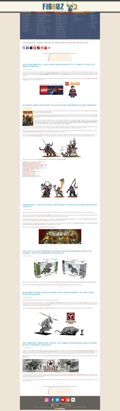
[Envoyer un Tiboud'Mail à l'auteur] (60, 405)
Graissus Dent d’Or (27, 172)
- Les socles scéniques (42, 29)
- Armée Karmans (41, 23)
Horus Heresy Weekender (60, 37)
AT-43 (42, 379)
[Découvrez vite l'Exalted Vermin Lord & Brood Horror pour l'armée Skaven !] (60, 335)
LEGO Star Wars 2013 (25, 21)
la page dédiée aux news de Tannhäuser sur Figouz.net (43, 227)
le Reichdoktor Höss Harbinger (88, 219)
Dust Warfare (93, 23)
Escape (92, 20)
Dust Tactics (25, 355)
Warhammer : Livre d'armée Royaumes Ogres (32, 161)
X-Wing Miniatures (94, 18)
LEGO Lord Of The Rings (26, 26)
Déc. (52, 54)
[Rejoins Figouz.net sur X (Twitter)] (31, 49)
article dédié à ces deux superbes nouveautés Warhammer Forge (43, 308)
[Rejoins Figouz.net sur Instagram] (24, 49)
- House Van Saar (61, 21)
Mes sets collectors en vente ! (27, 29)
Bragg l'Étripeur (26, 170)
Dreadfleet (75, 17)
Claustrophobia (93, 28)
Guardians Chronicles (94, 21)
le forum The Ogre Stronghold (35, 135)
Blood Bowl (76, 15)
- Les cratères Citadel (41, 32)
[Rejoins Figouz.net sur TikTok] (38, 49)
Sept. (58, 54)
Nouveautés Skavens (77, 20)
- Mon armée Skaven (43, 21)
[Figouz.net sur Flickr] (73, 402)
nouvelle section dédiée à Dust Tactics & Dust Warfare (73, 374)
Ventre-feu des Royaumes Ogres (30, 171)
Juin (60, 54)
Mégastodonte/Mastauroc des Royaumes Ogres (33, 165)
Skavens (44, 305)
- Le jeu (60, 25)
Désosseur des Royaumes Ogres (30, 176)
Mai (61, 54)
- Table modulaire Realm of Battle (43, 28)
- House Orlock (61, 20)
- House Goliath (61, 15)
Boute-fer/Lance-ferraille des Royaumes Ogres (33, 167)
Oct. (56, 54)
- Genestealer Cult (61, 17)
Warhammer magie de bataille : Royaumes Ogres (33, 164)
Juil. (60, 58)
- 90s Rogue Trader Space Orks (43, 26)
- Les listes (61, 26)
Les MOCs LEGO (25, 31)
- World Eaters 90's (41, 25)
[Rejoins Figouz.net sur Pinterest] (45, 49)
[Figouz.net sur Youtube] (62, 402)
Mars (65, 54)
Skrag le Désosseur (27, 173)
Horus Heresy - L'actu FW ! (60, 34)
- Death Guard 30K (43, 18)
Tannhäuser (93, 25)
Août (59, 55)
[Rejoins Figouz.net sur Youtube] (34, 49)
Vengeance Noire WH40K (60, 31)
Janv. (69, 54)
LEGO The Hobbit (25, 28)
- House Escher (61, 18)
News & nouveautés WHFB (78, 18)
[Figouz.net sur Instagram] (47, 402)
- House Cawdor (61, 23)
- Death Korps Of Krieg (44, 20)
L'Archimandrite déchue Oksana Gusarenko (65, 219)
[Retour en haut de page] (60, 100)
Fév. (67, 54)
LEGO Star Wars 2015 (25, 18)
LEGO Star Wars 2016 (25, 17)
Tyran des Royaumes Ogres (29, 175)
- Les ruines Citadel (41, 31)
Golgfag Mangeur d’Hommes (29, 169)
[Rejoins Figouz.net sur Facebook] (27, 49)
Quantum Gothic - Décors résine (42, 34)
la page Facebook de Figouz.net (82, 302)
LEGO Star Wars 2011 (25, 25)
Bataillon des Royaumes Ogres (30, 163)
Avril (63, 54)
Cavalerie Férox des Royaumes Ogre (31, 166)
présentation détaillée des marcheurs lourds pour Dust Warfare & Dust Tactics (53, 284)
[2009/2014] (61, 29)
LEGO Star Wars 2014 (25, 20)
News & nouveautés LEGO (26, 15)
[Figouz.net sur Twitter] (57, 402)
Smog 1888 (93, 26)
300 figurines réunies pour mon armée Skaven (32, 131)
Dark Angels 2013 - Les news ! (61, 32)
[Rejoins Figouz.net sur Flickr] (49, 49)
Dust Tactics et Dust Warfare (45, 215)
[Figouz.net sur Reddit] (42, 49)
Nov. (54, 54)
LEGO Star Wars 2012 (25, 23)
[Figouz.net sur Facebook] (52, 402)
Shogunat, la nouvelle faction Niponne (40, 220)
